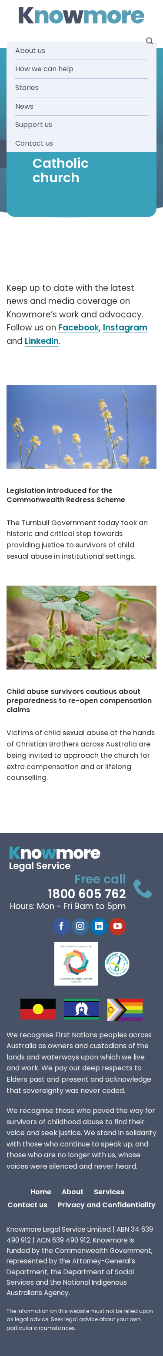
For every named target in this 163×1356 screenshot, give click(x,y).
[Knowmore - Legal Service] (82, 15)
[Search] (149, 41)
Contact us (34, 143)
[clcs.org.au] (82, 964)
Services (109, 1192)
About (72, 1192)
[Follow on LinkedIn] (98, 926)
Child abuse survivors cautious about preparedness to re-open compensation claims (79, 700)
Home (40, 1192)
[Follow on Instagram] (80, 926)
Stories (27, 88)
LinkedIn (42, 341)
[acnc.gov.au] (117, 964)
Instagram (125, 327)
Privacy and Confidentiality (107, 1205)
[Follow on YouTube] (117, 926)
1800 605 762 (87, 894)
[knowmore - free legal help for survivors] (60, 859)
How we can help (44, 69)
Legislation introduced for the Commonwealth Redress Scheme (66, 495)
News (24, 106)
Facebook (78, 327)
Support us (33, 125)
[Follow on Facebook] (61, 926)
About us (30, 51)
